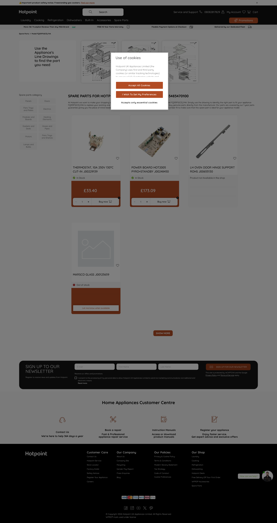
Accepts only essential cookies (139, 102)
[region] (139, 81)
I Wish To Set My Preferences (139, 94)
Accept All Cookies (139, 85)
